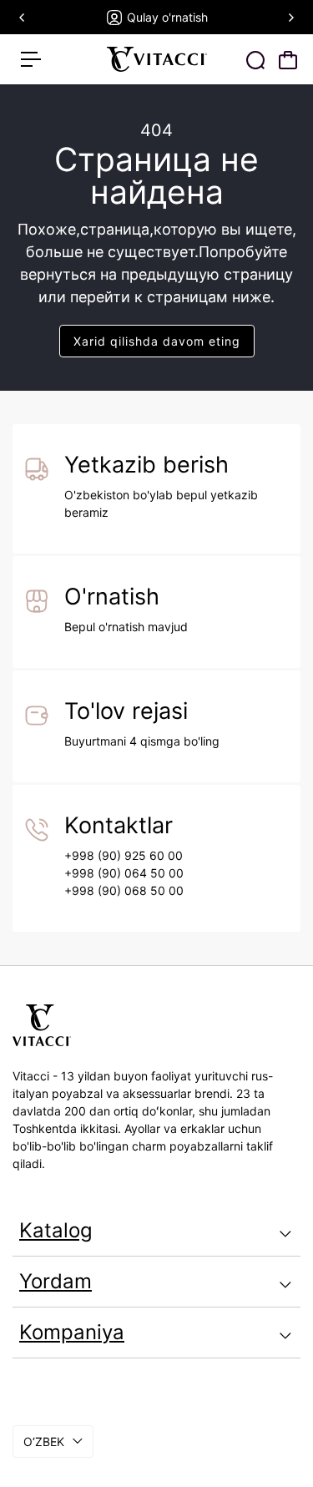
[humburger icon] (31, 59)
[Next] (290, 18)
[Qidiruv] (255, 60)
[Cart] (287, 60)
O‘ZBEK (43, 1441)
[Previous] (23, 18)
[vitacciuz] (157, 59)
